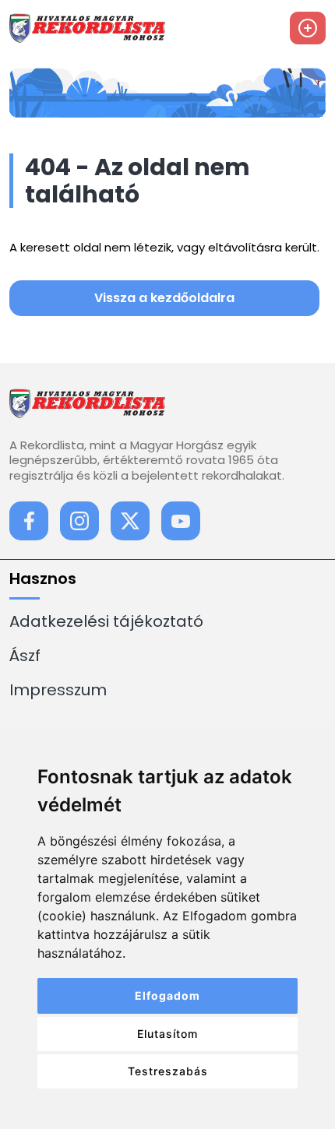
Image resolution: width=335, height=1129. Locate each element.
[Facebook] (28, 520)
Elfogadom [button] (167, 995)
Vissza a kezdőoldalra (164, 298)
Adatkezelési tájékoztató (106, 621)
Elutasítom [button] (167, 1033)
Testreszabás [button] (168, 1071)
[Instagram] (79, 520)
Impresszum (58, 690)
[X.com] (130, 520)
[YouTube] (180, 520)
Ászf (25, 655)
